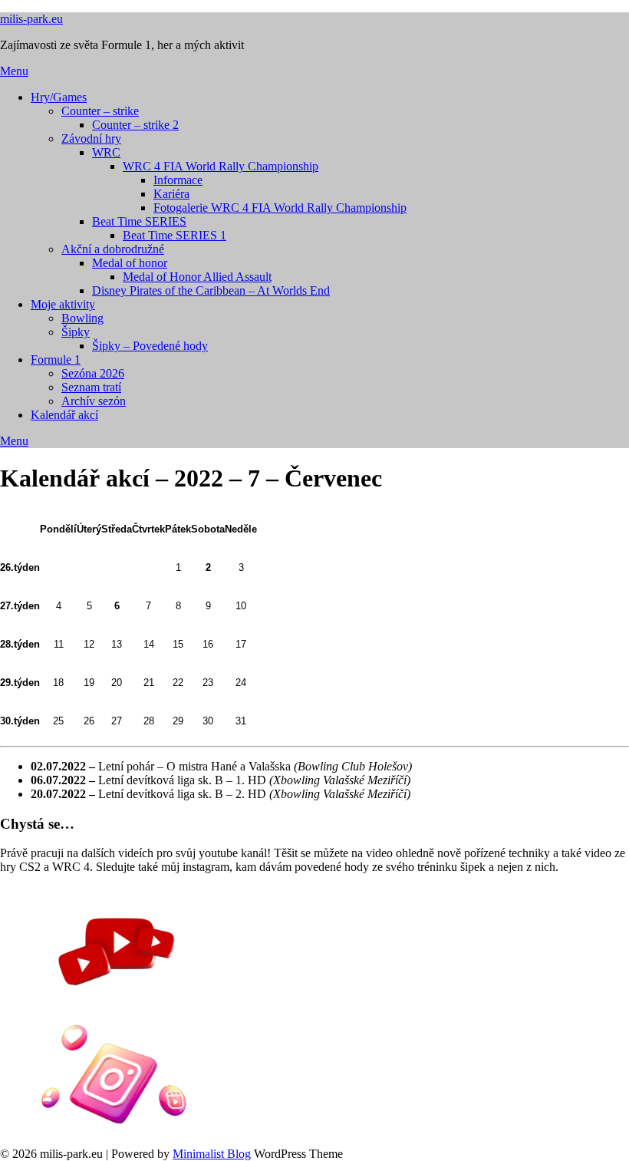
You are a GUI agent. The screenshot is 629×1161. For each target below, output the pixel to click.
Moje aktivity (63, 304)
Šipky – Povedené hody (150, 345)
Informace (178, 179)
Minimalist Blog (212, 1153)
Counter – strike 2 (135, 124)
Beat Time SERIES (139, 221)
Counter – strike (100, 110)
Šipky (75, 331)
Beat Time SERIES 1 (174, 235)
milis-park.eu (31, 18)
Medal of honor (129, 262)
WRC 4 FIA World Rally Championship (220, 166)
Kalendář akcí (64, 414)
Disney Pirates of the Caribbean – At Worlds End (211, 290)
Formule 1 (56, 359)
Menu (14, 71)
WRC (106, 152)
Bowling (82, 318)
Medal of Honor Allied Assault (197, 276)
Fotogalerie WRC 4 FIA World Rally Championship (280, 207)
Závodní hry (91, 138)
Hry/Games (59, 97)
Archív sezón (93, 400)
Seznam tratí (91, 387)
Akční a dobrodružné (112, 249)
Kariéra (171, 193)
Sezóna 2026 (92, 373)
